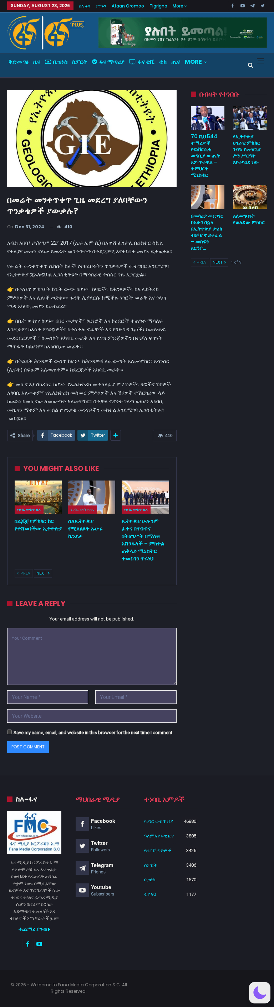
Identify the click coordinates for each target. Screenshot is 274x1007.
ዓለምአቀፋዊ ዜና (159, 836)
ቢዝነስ (60, 62)
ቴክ (163, 62)
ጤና (175, 62)
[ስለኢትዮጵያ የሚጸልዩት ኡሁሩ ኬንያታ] (91, 497)
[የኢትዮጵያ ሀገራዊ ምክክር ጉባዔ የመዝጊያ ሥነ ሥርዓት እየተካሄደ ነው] (250, 118)
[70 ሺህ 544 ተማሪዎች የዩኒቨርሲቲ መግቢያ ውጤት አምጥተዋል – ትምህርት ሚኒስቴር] (208, 118)
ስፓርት (79, 62)
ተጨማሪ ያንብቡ (34, 929)
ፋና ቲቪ (146, 62)
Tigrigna (158, 6)
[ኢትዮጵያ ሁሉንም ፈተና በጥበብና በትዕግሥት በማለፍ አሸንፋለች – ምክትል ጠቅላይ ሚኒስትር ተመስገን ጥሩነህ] (145, 497)
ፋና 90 (150, 894)
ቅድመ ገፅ (19, 62)
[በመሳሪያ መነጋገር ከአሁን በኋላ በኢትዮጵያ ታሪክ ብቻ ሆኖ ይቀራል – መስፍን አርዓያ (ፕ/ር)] (208, 197)
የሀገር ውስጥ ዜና (29, 509)
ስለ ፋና (84, 6)
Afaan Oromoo (128, 6)
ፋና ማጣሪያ (112, 62)
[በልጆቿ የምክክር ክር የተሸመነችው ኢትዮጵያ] (38, 497)
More (178, 6)
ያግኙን (101, 6)
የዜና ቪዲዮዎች (157, 850)
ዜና (36, 62)
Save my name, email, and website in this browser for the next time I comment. (93, 732)
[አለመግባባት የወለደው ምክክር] (250, 197)
